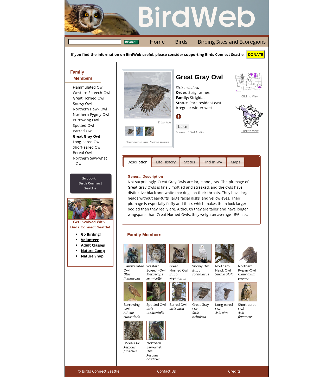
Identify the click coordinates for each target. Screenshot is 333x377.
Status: (182, 102)
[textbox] (94, 41)
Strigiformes (199, 92)
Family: (183, 97)
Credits (234, 371)
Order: (182, 92)
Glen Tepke (166, 122)
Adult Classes (93, 245)
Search (131, 42)
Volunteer (90, 239)
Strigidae (198, 97)
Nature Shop (92, 256)
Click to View (250, 96)
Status (189, 162)
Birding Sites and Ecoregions (232, 41)
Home (157, 41)
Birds (181, 41)
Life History (166, 162)
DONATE (255, 54)
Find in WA (212, 162)
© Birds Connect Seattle (98, 371)
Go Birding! (91, 234)
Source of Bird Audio (190, 132)
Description (137, 162)
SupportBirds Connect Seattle (90, 183)
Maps (235, 162)
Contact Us (166, 371)
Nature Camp (93, 250)
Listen (182, 127)
